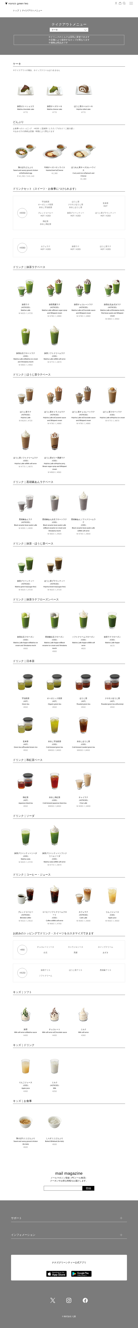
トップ (16, 10)
